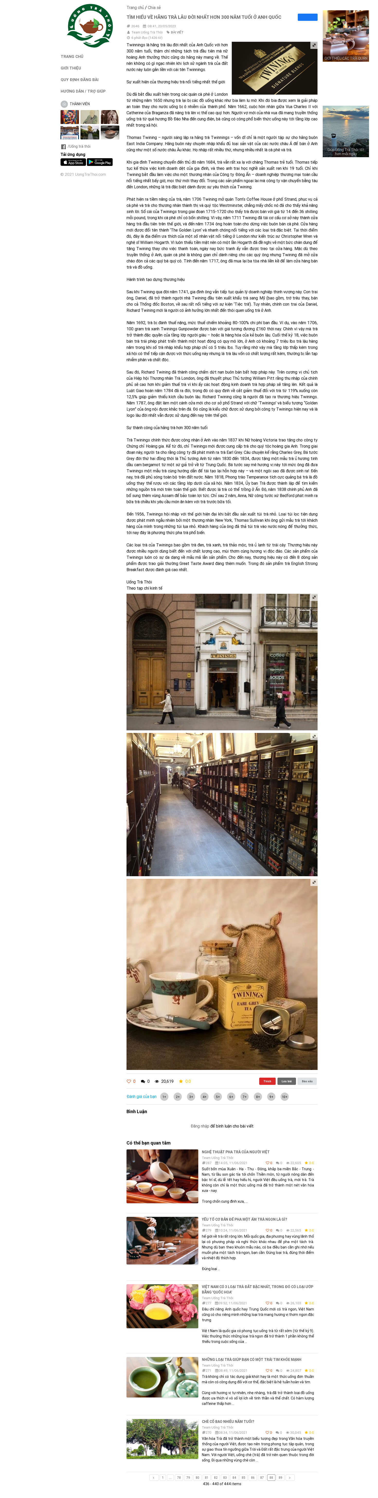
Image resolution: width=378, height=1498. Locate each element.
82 (216, 1477)
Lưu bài (287, 1081)
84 (234, 1477)
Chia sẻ (154, 7)
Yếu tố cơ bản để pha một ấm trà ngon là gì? (244, 1219)
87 (262, 1477)
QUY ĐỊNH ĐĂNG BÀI (79, 79)
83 (225, 1477)
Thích (267, 1081)
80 (197, 1477)
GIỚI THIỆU (71, 68)
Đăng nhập (200, 1126)
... (170, 1477)
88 (271, 1477)
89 (280, 1477)
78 (179, 1477)
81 (206, 1477)
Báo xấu (307, 1081)
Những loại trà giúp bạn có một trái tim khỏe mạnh (251, 1359)
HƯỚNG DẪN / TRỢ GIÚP (83, 91)
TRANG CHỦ (72, 56)
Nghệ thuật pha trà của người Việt (236, 1152)
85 (243, 1477)
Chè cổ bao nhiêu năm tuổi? (228, 1421)
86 (253, 1477)
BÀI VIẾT (177, 32)
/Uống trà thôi (79, 146)
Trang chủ (135, 7)
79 (188, 1477)
